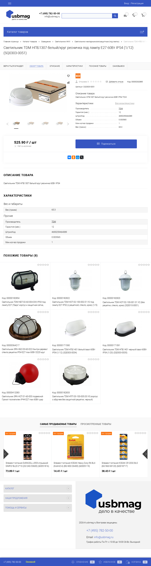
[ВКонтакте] (69, 157)
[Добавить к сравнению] (68, 82)
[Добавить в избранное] (68, 76)
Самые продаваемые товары (58, 424)
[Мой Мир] (77, 157)
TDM (121, 108)
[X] (81, 157)
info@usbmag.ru (52, 16)
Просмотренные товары (96, 424)
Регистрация (137, 3)
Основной (30, 562)
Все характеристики (124, 103)
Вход (126, 3)
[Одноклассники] (73, 157)
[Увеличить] (37, 92)
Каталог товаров (17, 31)
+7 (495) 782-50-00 (49, 13)
